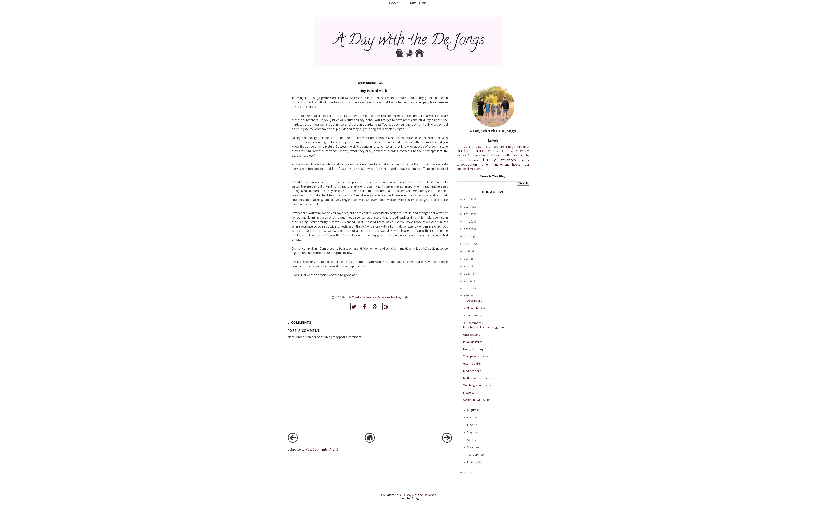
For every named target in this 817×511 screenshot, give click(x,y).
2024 (467, 214)
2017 (467, 266)
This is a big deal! (481, 155)
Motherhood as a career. (479, 378)
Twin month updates (508, 155)
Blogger (416, 498)
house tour (520, 164)
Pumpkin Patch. (473, 342)
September (474, 323)
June (470, 425)
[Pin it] (386, 307)
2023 (467, 221)
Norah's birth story (503, 151)
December (473, 300)
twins (480, 169)
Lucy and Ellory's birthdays (511, 147)
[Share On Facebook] (364, 307)
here (422, 182)
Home (393, 3)
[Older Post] (447, 442)
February (473, 455)
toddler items (466, 169)
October (472, 315)
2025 (467, 206)
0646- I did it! (472, 363)
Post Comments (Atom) (322, 449)
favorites (371, 297)
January (472, 462)
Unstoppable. (472, 335)
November (473, 308)
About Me (418, 3)
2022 (467, 229)
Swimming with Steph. (477, 400)
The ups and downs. (476, 356)
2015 (466, 281)
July (469, 417)
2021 (467, 236)
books (473, 160)
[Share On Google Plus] (375, 307)
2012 (467, 472)
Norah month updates (474, 151)
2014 (467, 288)
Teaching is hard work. (477, 385)
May (470, 432)
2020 (467, 244)
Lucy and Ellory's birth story (473, 147)
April (470, 440)
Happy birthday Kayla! (477, 349)
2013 (467, 296)
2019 (467, 251)
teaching (396, 297)
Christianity (358, 297)
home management (494, 164)
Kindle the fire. (472, 371)
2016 (467, 273)
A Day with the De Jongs (419, 495)
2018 (467, 259)
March (471, 447)
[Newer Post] (293, 442)
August (471, 410)
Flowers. (468, 392)
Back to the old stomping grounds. (485, 327)
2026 (467, 199)
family (489, 160)
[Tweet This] (354, 307)
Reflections (383, 297)
